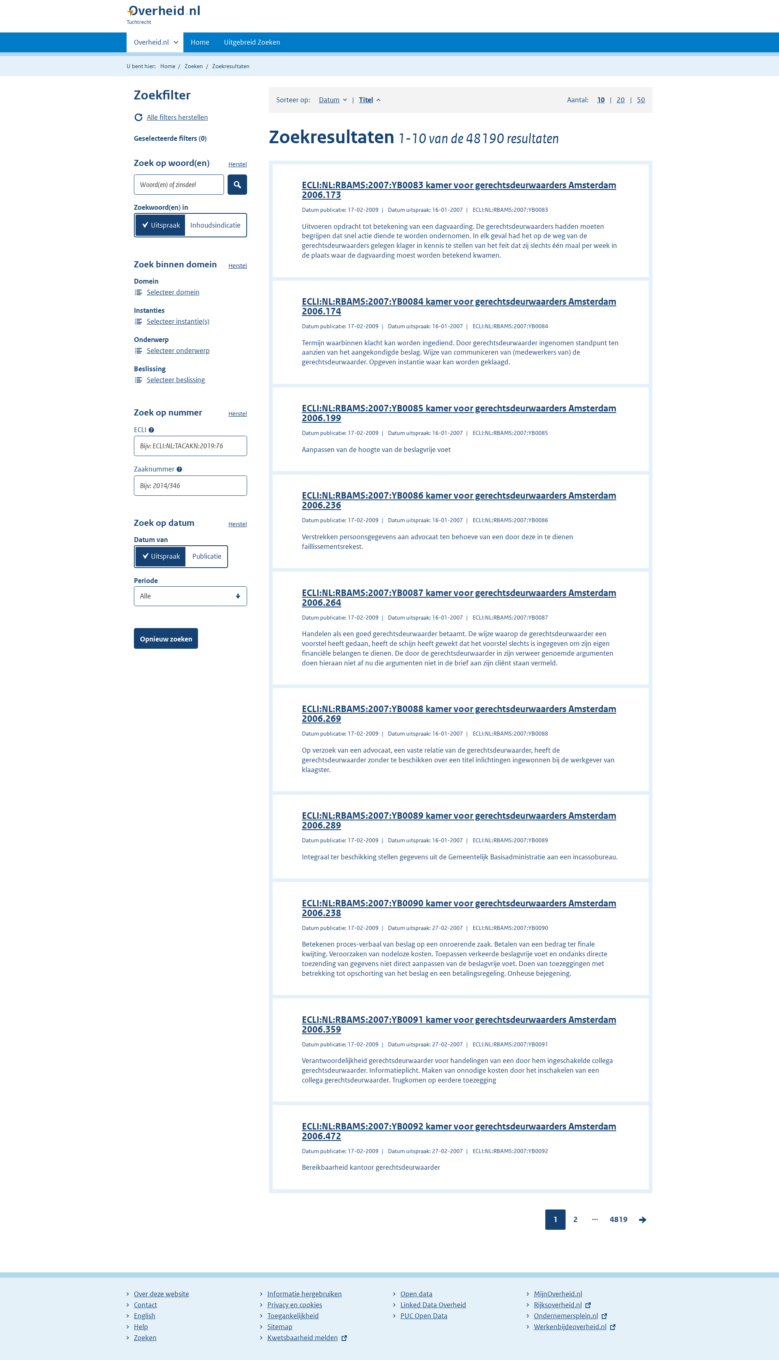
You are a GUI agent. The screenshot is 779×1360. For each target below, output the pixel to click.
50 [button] (641, 99)
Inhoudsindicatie (215, 225)
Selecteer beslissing (176, 379)
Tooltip (151, 429)
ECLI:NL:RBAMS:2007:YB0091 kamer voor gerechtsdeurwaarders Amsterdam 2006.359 (459, 1024)
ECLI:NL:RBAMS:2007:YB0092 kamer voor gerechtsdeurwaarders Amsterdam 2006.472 (459, 1131)
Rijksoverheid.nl (558, 1304)
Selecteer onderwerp (178, 350)
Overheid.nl (151, 45)
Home (200, 42)
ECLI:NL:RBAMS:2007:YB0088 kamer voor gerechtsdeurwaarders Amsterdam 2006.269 (459, 714)
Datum (333, 99)
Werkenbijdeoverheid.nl (570, 1326)
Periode (146, 580)
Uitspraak (165, 225)
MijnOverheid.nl (558, 1293)
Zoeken (194, 66)
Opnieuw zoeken (166, 639)
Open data (416, 1293)
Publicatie (207, 556)
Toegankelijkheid (293, 1315)
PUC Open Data (424, 1315)
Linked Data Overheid (433, 1304)
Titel (370, 99)
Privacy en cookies (294, 1304)
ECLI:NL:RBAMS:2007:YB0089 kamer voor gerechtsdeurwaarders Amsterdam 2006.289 (459, 820)
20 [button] (621, 99)
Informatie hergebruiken (304, 1293)
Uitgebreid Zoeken (252, 42)
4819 (619, 1221)
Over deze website (161, 1293)
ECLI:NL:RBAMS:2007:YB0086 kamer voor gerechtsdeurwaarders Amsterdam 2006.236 (459, 500)
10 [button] (601, 99)
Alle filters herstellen (177, 117)
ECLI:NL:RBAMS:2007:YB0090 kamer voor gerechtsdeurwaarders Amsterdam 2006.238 (459, 908)
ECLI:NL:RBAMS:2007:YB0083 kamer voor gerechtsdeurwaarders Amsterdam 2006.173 (459, 190)
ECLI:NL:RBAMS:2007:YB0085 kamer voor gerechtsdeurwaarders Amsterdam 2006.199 (459, 413)
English (144, 1315)
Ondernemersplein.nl (566, 1315)
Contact (145, 1304)
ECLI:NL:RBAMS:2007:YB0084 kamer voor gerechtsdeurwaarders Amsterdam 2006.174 (459, 306)
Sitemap (280, 1326)
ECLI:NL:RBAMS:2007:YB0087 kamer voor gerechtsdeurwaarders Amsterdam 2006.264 (459, 597)
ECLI (140, 429)
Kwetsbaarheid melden (302, 1337)
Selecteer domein (173, 292)
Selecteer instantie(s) (178, 321)
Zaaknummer (154, 469)
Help (141, 1326)
